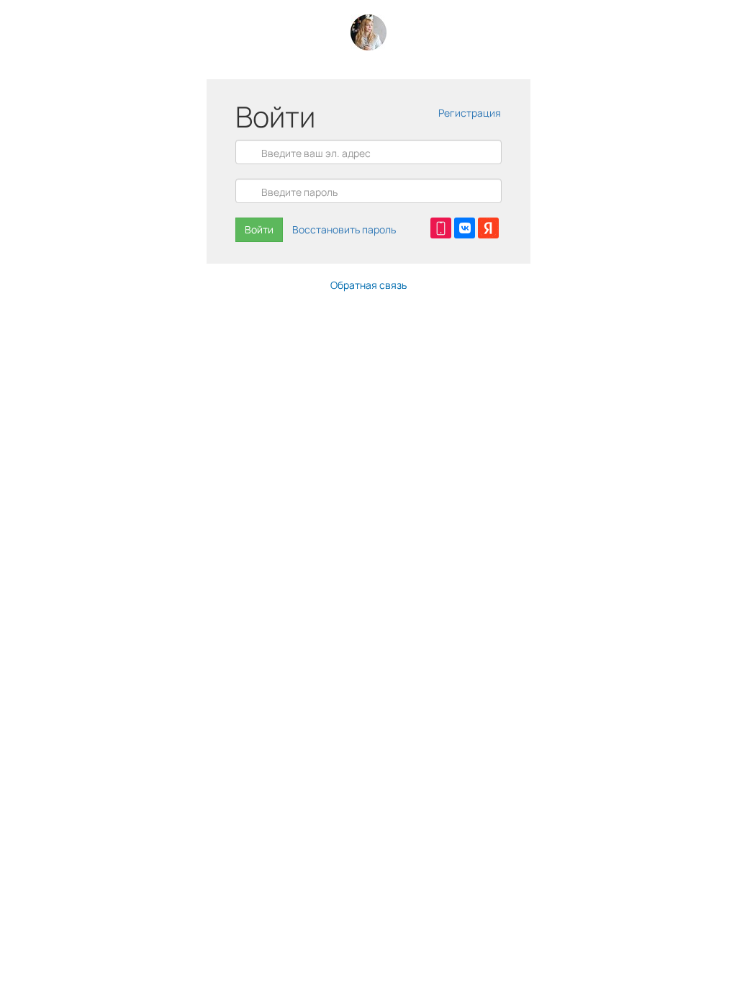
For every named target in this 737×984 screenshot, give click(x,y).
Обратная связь (368, 285)
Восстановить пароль (344, 229)
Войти (259, 229)
